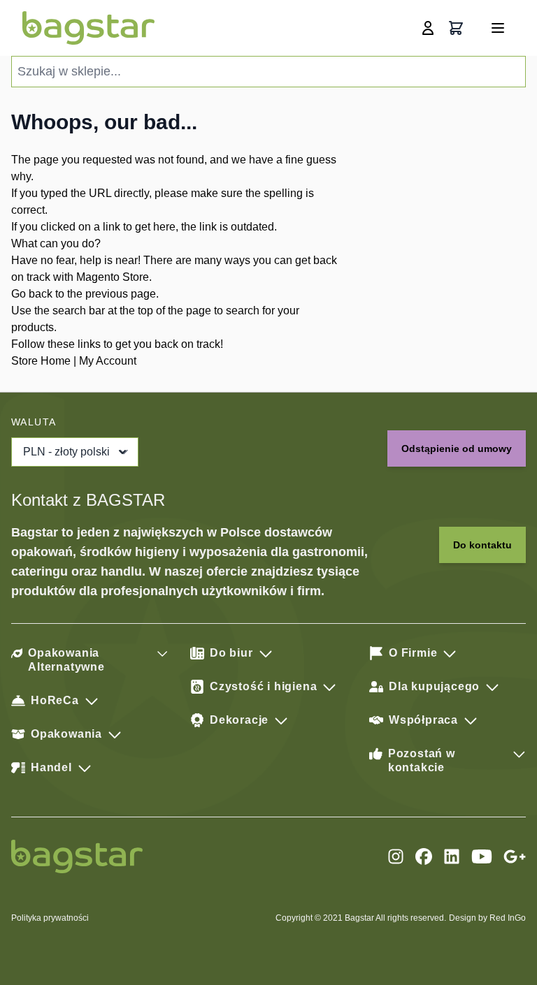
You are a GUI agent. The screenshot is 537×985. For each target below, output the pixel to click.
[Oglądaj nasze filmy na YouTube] (481, 856)
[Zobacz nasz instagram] (395, 856)
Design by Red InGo (487, 918)
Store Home (41, 361)
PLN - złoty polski (66, 452)
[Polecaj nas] (514, 856)
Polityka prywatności (50, 918)
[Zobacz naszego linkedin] (451, 856)
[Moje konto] (428, 28)
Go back (31, 294)
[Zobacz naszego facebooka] (423, 856)
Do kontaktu (482, 544)
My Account (107, 361)
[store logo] (88, 28)
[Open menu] (498, 28)
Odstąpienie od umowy (456, 448)
